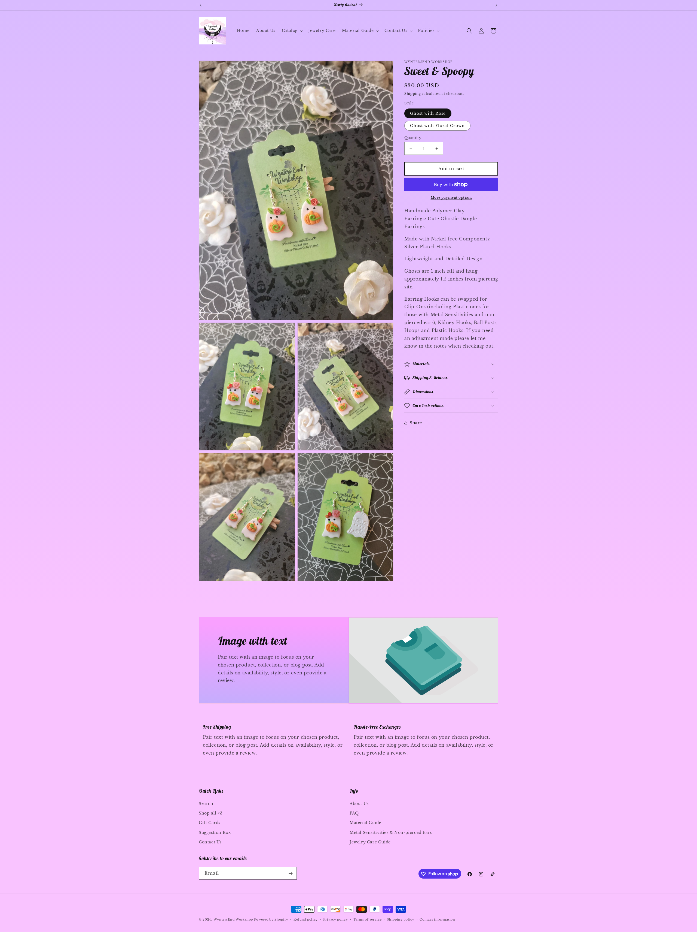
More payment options (451, 197)
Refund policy (306, 919)
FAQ (354, 813)
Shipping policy (400, 919)
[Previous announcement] (201, 5)
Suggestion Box (215, 832)
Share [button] (416, 422)
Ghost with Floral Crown (437, 125)
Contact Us (210, 842)
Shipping (412, 94)
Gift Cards (209, 823)
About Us (359, 803)
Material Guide (365, 823)
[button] (292, 30)
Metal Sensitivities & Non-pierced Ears (391, 832)
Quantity (412, 137)
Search (206, 803)
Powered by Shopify (271, 919)
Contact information (437, 919)
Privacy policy (335, 919)
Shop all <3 (211, 813)
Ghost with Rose (428, 113)
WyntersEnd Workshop (233, 919)
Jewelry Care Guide (370, 842)
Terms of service (367, 919)
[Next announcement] (496, 5)
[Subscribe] (290, 873)
